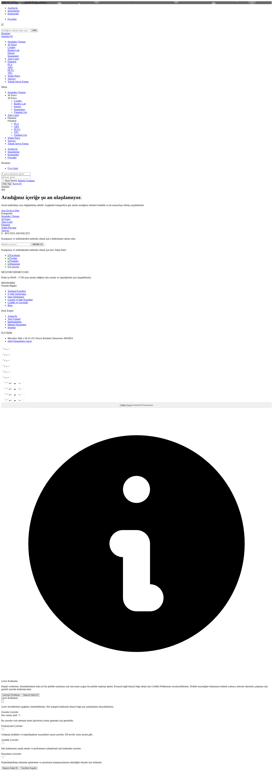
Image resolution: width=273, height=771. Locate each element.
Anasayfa (12, 316)
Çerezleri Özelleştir (11, 695)
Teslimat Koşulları (17, 291)
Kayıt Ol (17, 183)
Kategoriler (13, 13)
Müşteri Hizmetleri (17, 324)
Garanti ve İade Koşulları (20, 299)
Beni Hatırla (11, 180)
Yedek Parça (14, 76)
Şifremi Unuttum (26, 180)
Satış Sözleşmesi (16, 296)
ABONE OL (37, 244)
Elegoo (11, 53)
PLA (10, 64)
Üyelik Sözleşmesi (17, 294)
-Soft (122, 405)
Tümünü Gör (20, 112)
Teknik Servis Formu (18, 81)
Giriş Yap (7, 184)
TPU (10, 73)
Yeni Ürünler (14, 319)
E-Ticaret (128, 405)
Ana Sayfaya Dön (10, 210)
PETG (11, 70)
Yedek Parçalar (8, 227)
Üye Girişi (13, 168)
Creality (11, 47)
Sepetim (12, 327)
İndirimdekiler (15, 321)
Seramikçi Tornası (17, 41)
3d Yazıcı (12, 44)
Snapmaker (13, 56)
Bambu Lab (13, 50)
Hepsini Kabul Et (30, 695)
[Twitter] (12, 258)
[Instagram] (14, 264)
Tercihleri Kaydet (28, 768)
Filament (12, 61)
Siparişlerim (13, 10)
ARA (34, 30)
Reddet (193, 686)
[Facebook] (14, 255)
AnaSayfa (13, 8)
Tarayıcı (12, 78)
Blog (10, 305)
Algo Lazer (13, 58)
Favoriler (12, 19)
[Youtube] (13, 261)
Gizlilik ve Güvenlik (18, 302)
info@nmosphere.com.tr (20, 341)
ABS (10, 67)
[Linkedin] (13, 266)
